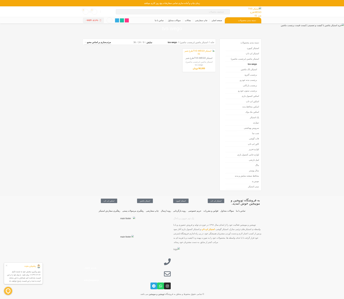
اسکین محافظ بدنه (250, 107)
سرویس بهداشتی (251, 128)
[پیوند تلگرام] (117, 20)
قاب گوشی (254, 138)
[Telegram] (153, 286)
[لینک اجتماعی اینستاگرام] (127, 20)
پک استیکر (254, 117)
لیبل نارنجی (254, 160)
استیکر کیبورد (253, 48)
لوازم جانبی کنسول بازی (248, 154)
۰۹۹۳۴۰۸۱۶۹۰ (92, 20)
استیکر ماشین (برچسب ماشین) (245, 59)
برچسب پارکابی (250, 85)
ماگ (257, 165)
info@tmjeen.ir (91, 280)
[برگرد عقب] (185, 28)
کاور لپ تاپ (253, 144)
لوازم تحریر (254, 149)
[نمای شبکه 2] (126, 42)
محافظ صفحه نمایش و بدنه (247, 176)
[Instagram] (167, 286)
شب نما (255, 133)
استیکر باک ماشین (249, 69)
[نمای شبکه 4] (116, 42)
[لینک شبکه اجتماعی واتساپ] (122, 20)
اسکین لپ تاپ (252, 101)
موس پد (255, 181)
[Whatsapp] (160, 286)
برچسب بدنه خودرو (248, 80)
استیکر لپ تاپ (252, 53)
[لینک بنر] (172, 3)
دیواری (256, 122)
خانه (212, 42)
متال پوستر (254, 170)
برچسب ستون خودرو (247, 91)
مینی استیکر (253, 186)
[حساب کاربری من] (109, 20)
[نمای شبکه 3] (121, 42)
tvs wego (252, 64)
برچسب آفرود (250, 75)
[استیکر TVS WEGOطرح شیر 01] (199, 52)
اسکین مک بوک (252, 112)
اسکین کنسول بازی (250, 96)
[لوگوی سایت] (254, 11)
